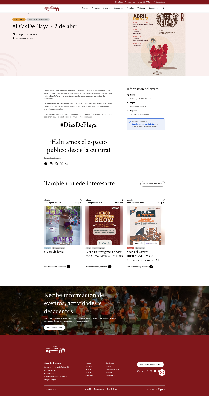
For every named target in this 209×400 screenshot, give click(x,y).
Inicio (14, 13)
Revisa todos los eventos (152, 184)
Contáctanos (153, 8)
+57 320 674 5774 (50, 373)
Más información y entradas (55, 267)
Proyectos (95, 8)
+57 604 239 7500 (50, 370)
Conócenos (118, 8)
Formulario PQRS (112, 376)
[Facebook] (46, 164)
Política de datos (159, 2)
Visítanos (141, 8)
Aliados (108, 366)
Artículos (130, 8)
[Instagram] (51, 164)
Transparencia (130, 2)
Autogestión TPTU (145, 2)
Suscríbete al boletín (54, 327)
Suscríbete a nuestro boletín (143, 124)
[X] (61, 164)
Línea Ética (119, 2)
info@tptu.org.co (50, 380)
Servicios (106, 8)
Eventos (85, 8)
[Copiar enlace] (66, 164)
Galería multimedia (112, 369)
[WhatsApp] (56, 164)
